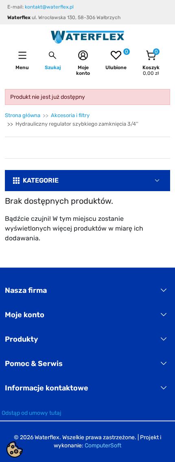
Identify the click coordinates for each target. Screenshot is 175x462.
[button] (53, 60)
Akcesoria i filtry (70, 115)
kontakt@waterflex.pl (49, 7)
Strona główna (22, 115)
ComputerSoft (103, 445)
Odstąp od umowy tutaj (31, 413)
